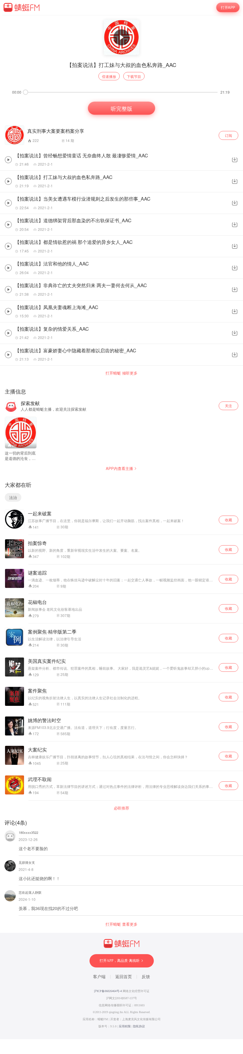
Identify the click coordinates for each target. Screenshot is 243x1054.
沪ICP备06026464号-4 (108, 991)
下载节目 (134, 76)
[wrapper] (121, 527)
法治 (13, 497)
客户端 (99, 977)
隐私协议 (139, 1026)
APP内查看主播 (119, 468)
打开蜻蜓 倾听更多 (121, 373)
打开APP (227, 7)
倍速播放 (109, 76)
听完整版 (122, 108)
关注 (228, 405)
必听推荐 (121, 808)
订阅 (228, 135)
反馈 (146, 977)
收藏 (228, 519)
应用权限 (125, 1026)
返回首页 (123, 977)
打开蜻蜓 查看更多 (121, 924)
